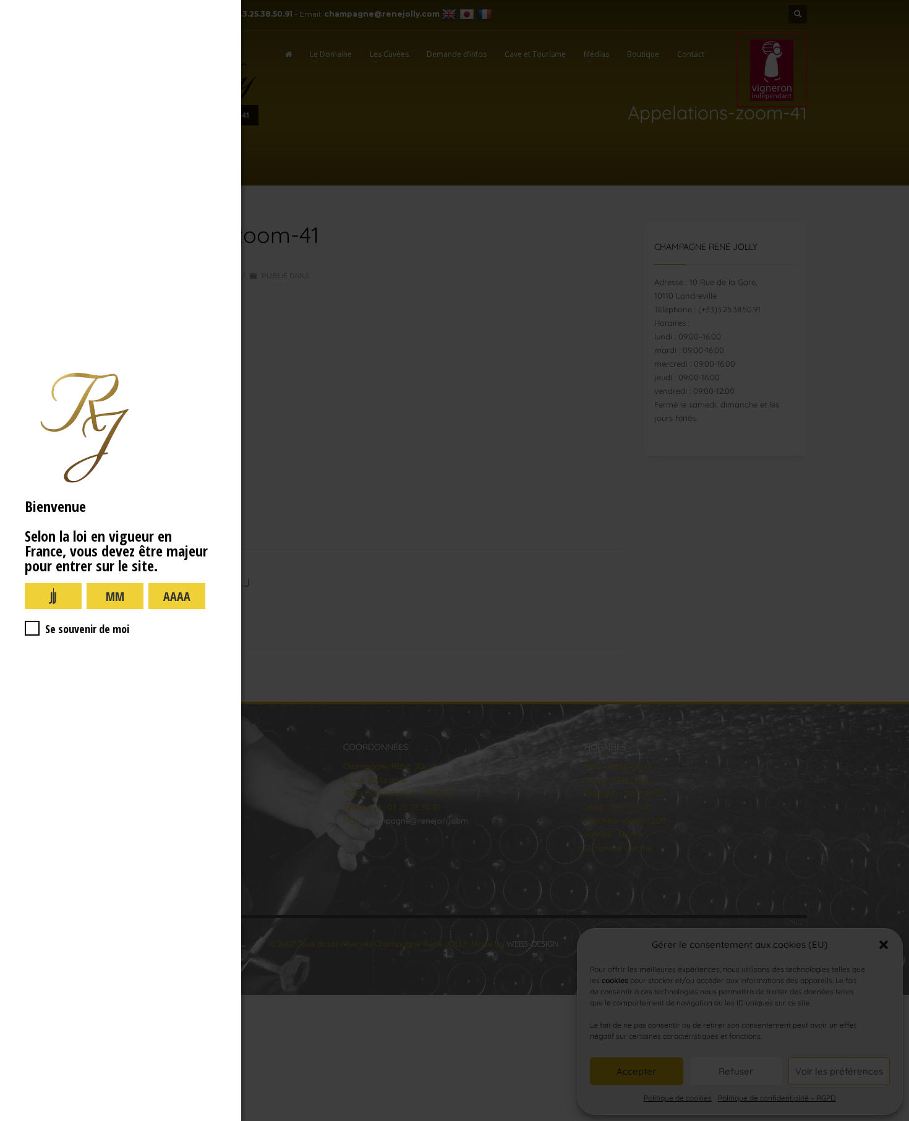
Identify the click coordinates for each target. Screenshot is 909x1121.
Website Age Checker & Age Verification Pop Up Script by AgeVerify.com (893, 1118)
